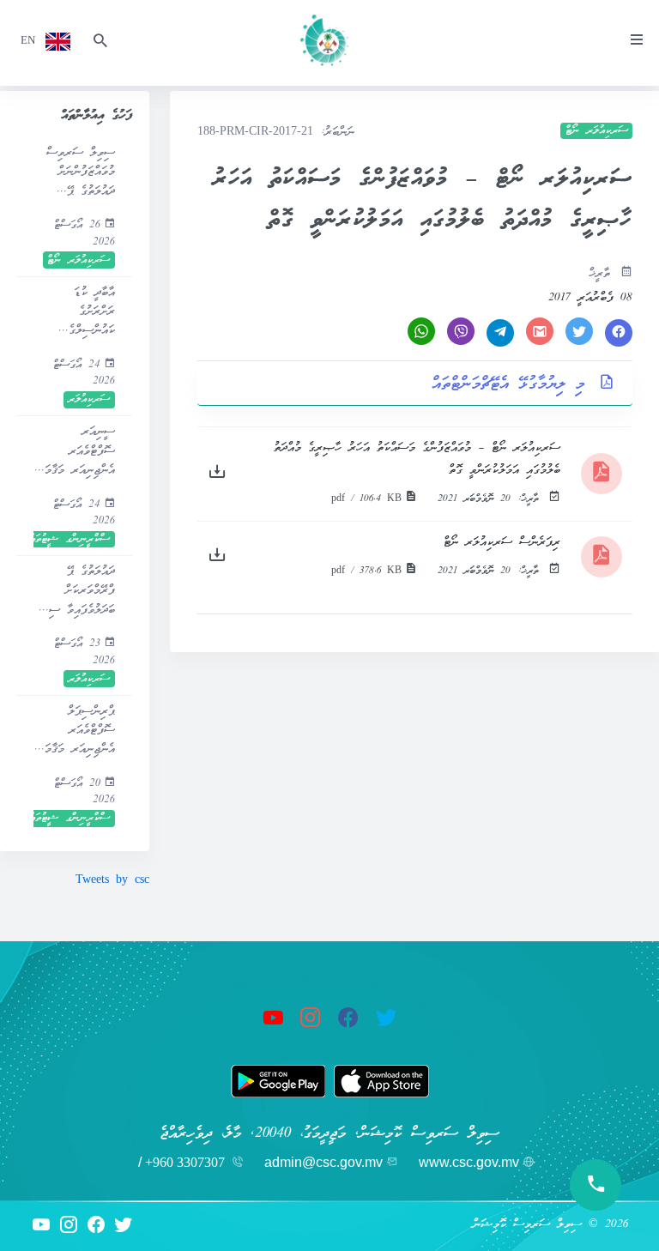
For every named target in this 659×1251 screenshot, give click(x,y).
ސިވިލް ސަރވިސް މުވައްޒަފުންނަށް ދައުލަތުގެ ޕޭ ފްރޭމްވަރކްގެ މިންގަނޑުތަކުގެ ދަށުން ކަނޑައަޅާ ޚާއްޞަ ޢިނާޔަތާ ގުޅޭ (80, 173)
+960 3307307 (185, 1162)
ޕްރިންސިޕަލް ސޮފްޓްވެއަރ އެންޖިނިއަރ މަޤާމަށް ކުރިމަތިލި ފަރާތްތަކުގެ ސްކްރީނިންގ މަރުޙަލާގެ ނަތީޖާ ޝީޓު (76, 731)
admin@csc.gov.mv (323, 1162)
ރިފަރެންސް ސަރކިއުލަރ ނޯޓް (502, 543)
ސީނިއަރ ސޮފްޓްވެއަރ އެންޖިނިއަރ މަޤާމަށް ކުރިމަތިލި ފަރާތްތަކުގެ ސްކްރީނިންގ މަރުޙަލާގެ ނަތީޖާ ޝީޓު (76, 451)
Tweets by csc (112, 881)
